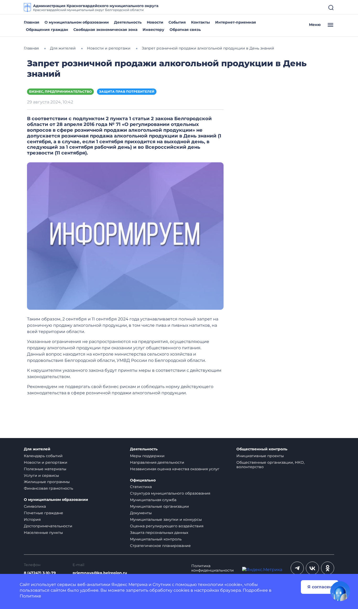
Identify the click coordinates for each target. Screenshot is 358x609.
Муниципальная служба (153, 499)
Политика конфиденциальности (212, 568)
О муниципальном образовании (77, 22)
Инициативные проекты (260, 455)
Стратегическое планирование (160, 545)
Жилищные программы (47, 481)
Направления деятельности (157, 462)
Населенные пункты (43, 532)
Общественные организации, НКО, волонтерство (270, 464)
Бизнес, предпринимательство (60, 91)
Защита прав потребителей (126, 91)
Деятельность (128, 22)
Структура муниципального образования (170, 493)
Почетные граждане (43, 513)
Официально (143, 480)
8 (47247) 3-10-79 (40, 573)
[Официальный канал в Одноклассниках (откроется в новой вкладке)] (327, 568)
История (32, 519)
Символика (35, 506)
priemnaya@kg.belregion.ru (100, 573)
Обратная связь (185, 29)
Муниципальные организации (159, 506)
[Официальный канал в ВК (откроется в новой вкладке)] (312, 568)
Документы (141, 513)
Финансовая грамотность (48, 488)
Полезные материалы (45, 469)
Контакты (200, 22)
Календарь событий (43, 455)
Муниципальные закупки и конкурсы (166, 519)
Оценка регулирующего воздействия (166, 526)
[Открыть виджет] (340, 591)
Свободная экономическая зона (105, 29)
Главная (31, 22)
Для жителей (37, 449)
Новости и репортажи (45, 462)
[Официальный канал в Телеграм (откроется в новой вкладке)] (297, 568)
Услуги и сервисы (41, 475)
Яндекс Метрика (129, 584)
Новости (155, 22)
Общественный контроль (261, 449)
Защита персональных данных (159, 532)
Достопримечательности (48, 526)
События (177, 22)
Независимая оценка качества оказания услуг (174, 469)
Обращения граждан (47, 29)
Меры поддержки (147, 455)
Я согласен (319, 586)
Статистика (141, 486)
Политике (30, 596)
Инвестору (153, 29)
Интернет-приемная (235, 22)
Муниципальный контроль (156, 539)
